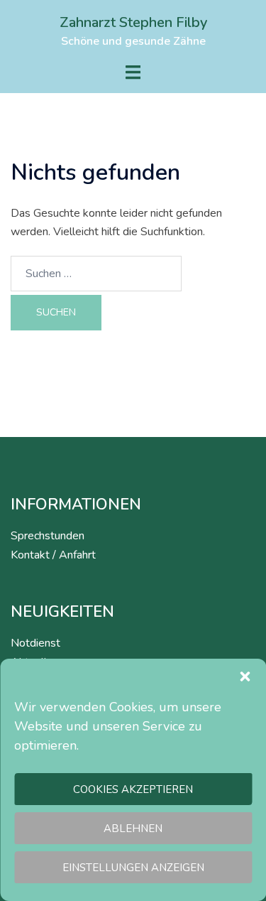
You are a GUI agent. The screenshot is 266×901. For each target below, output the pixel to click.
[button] (245, 676)
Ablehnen (133, 828)
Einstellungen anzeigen (133, 867)
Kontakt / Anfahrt (53, 555)
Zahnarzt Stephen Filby (133, 22)
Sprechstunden (47, 536)
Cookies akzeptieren (133, 789)
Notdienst (35, 643)
